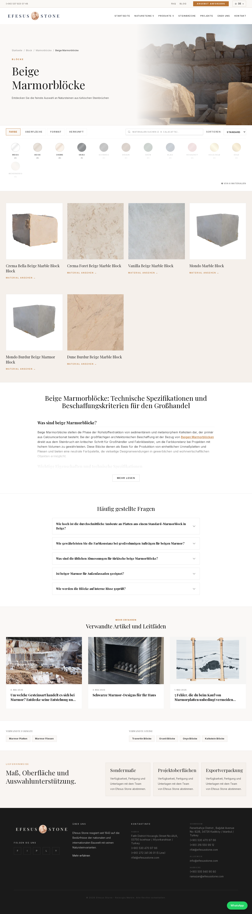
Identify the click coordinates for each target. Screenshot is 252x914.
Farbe (13, 131)
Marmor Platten (18, 738)
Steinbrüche (187, 16)
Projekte (206, 16)
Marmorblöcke (44, 50)
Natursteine (144, 16)
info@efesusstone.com (204, 860)
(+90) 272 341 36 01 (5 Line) (148, 852)
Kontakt (240, 16)
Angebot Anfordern (211, 4)
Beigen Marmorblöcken (197, 437)
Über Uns (224, 16)
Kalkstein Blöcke (214, 738)
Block (29, 50)
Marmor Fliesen (44, 738)
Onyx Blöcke (190, 738)
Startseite (122, 16)
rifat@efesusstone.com (145, 857)
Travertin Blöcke (141, 738)
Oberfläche (33, 131)
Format (55, 131)
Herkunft (76, 131)
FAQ (173, 3)
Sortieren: (213, 131)
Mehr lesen (126, 478)
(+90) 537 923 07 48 (17, 3)
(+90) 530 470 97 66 (144, 848)
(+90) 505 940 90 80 (203, 871)
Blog (183, 3)
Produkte (166, 16)
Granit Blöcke (167, 738)
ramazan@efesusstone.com (207, 876)
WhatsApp (237, 905)
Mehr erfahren (81, 855)
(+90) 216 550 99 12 (202, 844)
